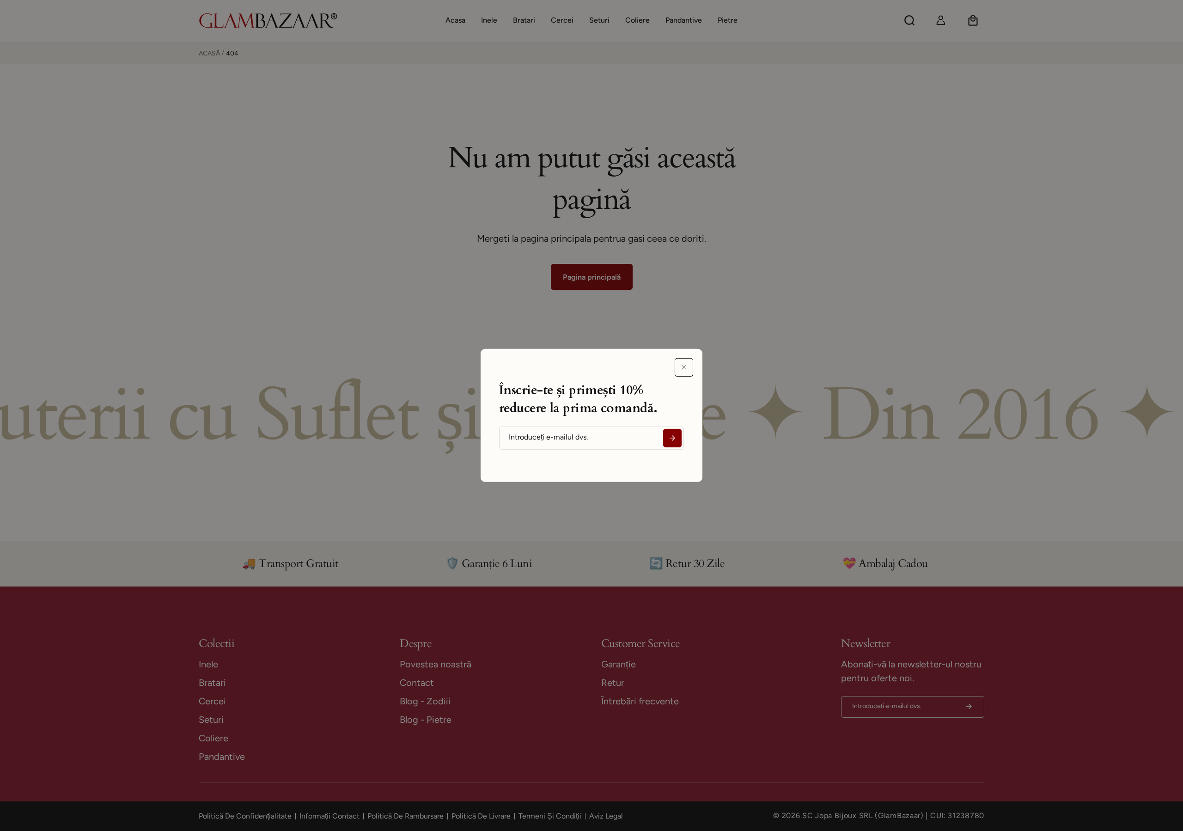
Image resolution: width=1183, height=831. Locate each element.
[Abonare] (672, 438)
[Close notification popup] (684, 367)
